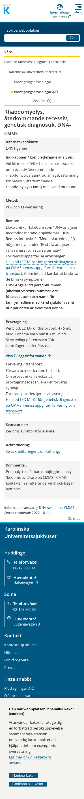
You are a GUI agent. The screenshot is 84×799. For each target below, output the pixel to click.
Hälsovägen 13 (25, 582)
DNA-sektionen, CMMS (56, 507)
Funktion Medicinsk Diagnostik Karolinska (35, 62)
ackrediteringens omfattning (35, 451)
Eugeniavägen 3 (26, 624)
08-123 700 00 (24, 609)
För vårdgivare (16, 660)
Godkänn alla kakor (27, 784)
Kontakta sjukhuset (20, 644)
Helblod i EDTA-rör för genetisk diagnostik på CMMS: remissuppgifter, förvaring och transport (41, 267)
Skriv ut (74, 518)
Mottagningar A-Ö (19, 688)
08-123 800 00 (24, 568)
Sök (72, 37)
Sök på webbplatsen (23, 30)
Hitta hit (11, 652)
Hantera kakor (23, 775)
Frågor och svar (17, 695)
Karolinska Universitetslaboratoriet (35, 72)
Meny (78, 12)
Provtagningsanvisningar (32, 82)
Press (9, 667)
